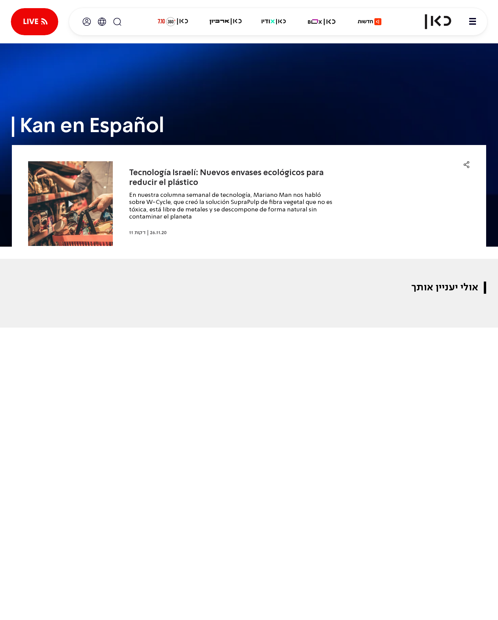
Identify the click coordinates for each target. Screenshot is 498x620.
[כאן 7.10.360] (172, 21)
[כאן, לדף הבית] (432, 21)
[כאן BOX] (321, 21)
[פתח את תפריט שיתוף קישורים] (466, 165)
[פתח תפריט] (472, 21)
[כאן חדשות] (369, 21)
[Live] (34, 21)
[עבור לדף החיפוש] (117, 21)
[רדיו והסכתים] (273, 21)
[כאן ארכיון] (225, 21)
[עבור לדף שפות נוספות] (102, 21)
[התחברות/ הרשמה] (87, 21)
